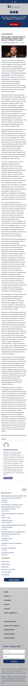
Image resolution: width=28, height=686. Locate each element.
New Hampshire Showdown (8, 548)
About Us (7, 596)
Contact (7, 608)
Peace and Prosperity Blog (8, 569)
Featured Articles (7, 34)
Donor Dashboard (10, 613)
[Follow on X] (14, 12)
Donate (6, 604)
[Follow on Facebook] (11, 12)
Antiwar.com (22, 435)
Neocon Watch (5, 566)
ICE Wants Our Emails (7, 520)
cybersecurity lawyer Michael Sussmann (12, 109)
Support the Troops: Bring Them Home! (11, 543)
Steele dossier (5, 79)
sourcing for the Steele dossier (10, 124)
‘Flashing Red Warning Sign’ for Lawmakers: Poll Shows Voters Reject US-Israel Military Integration (13, 498)
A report (10, 170)
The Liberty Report (6, 572)
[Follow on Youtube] (17, 12)
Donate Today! (14, 580)
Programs (7, 600)
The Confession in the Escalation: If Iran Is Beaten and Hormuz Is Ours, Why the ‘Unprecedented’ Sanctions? (12, 507)
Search (24, 489)
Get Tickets (14, 24)
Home (6, 592)
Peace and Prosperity (11, 625)
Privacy (3, 676)
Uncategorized (5, 574)
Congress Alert (5, 561)
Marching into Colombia (7, 552)
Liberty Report (9, 638)
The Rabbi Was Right (6, 538)
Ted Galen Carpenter (9, 42)
